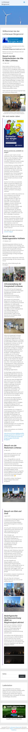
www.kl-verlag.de (8, 231)
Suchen (4, 674)
